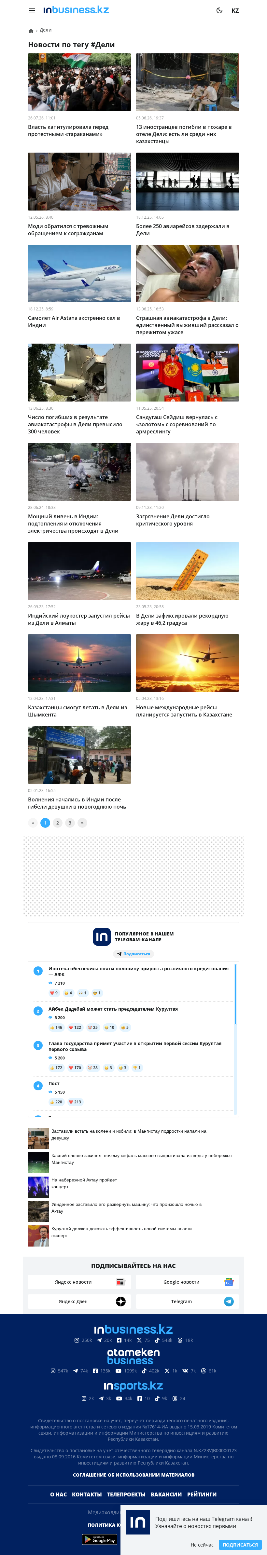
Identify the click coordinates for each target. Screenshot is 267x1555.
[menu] (32, 10)
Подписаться (240, 1545)
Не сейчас (202, 1545)
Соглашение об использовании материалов (133, 1475)
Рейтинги (202, 1494)
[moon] (219, 10)
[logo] (126, 10)
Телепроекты (126, 1494)
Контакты (87, 1494)
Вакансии (166, 1494)
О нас (58, 1494)
